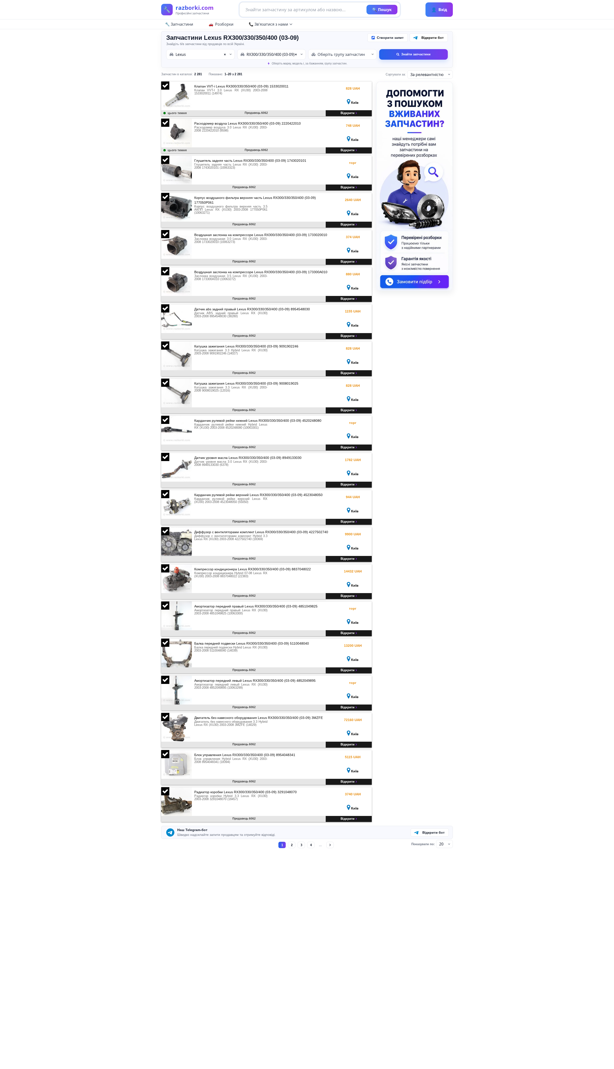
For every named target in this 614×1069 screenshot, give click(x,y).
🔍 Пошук (382, 9)
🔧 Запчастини (179, 24)
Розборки (224, 24)
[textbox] (342, 54)
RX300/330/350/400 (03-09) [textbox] (272, 54)
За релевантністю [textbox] (426, 74)
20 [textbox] (441, 844)
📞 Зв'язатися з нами (268, 24)
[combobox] (200, 54)
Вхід (439, 9)
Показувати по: (423, 844)
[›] (330, 845)
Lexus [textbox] (201, 54)
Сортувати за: (396, 74)
